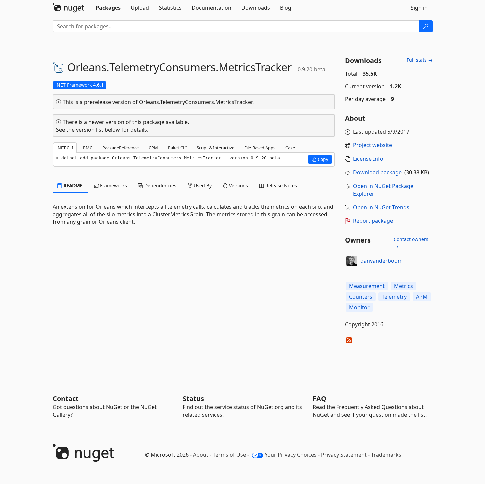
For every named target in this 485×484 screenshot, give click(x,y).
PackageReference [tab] (120, 148)
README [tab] (72, 185)
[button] (320, 159)
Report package (373, 220)
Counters (360, 296)
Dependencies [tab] (159, 185)
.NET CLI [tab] (65, 148)
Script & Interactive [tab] (215, 148)
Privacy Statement (344, 454)
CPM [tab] (153, 148)
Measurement (367, 286)
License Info (368, 158)
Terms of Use (229, 454)
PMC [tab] (87, 148)
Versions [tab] (238, 185)
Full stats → (420, 60)
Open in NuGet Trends (381, 207)
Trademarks (386, 454)
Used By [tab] (202, 185)
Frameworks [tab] (113, 185)
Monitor (359, 307)
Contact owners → (411, 242)
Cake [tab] (290, 148)
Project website (372, 145)
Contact (66, 398)
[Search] (426, 26)
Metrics (403, 286)
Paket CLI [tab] (177, 148)
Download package (377, 172)
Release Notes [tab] (280, 185)
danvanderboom (381, 260)
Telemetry (394, 296)
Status (193, 398)
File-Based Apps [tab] (259, 148)
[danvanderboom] (352, 261)
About (200, 454)
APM (422, 296)
